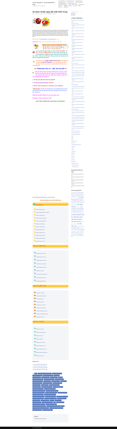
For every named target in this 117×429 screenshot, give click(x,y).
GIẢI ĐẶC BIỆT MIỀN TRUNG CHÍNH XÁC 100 (39, 390)
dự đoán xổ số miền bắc (78, 201)
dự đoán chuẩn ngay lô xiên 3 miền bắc (78, 72)
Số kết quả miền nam (75, 166)
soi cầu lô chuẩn (75, 228)
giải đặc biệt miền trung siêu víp (50, 396)
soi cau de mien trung (36, 400)
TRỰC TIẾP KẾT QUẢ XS (62, 4)
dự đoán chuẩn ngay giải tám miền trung (40, 367)
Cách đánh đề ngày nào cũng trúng (79, 196)
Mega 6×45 (73, 146)
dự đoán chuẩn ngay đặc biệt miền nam (40, 364)
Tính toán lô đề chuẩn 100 (72, 3)
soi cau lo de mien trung (45, 400)
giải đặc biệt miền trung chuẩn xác (51, 392)
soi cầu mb (82, 229)
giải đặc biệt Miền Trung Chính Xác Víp (52, 390)
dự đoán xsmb (78, 200)
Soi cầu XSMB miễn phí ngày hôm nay (78, 232)
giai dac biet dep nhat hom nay (48, 375)
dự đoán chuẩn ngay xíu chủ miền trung (40, 369)
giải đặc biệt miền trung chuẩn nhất (38, 392)
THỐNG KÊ (66, 5)
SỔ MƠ (79, 5)
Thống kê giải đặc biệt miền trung (51, 404)
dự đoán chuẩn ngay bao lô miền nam (78, 110)
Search (73, 14)
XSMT (76, 4)
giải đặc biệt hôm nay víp (55, 381)
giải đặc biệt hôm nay (47, 381)
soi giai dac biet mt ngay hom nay (47, 402)
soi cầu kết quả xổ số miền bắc (80, 226)
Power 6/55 (73, 151)
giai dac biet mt (35, 41)
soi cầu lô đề (78, 229)
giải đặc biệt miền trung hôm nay (38, 394)
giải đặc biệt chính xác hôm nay (49, 379)
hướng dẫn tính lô (73, 210)
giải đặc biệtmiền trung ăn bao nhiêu (50, 398)
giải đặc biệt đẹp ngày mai (59, 379)
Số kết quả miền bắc (75, 163)
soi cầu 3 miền (75, 214)
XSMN (73, 4)
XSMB (69, 4)
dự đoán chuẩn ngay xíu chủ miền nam (78, 126)
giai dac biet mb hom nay (36, 377)
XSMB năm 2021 (75, 235)
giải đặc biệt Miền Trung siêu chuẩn (49, 394)
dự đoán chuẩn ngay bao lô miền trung (78, 86)
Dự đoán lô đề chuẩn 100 (62, 3)
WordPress (40, 427)
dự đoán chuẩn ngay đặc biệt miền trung (44, 373)
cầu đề (36, 373)
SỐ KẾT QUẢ (73, 161)
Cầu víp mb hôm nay (74, 63)
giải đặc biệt (60, 377)
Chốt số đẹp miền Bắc (77, 193)
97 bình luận (54, 13)
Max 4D (73, 149)
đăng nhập (39, 418)
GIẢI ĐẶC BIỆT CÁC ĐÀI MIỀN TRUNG (38, 379)
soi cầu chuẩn (82, 221)
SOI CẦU (70, 5)
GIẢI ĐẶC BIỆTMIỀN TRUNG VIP (62, 398)
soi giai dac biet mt (58, 400)
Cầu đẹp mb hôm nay (74, 23)
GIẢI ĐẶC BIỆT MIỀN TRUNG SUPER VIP (38, 398)
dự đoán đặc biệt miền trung (57, 373)
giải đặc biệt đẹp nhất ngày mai (38, 381)
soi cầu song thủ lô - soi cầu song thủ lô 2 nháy (40, 13)
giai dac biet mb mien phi (45, 377)
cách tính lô (81, 193)
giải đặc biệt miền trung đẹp (62, 392)
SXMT (54, 402)
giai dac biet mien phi (54, 377)
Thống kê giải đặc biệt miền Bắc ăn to (38, 404)
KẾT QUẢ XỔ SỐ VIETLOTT (76, 144)
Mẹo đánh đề (80, 211)
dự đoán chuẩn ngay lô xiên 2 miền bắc (78, 70)
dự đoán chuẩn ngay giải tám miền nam (78, 117)
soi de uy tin (52, 400)
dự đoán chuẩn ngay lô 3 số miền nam (78, 118)
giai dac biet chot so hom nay (37, 375)
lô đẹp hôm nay (76, 211)
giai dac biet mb (56, 375)
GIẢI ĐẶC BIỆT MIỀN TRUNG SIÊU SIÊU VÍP (38, 396)
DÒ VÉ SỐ (75, 5)
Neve (33, 427)
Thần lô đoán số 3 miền (60, 402)
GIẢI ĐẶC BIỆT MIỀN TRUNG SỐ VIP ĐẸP (62, 396)
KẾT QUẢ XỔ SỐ (81, 4)
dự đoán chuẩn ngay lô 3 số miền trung (78, 96)
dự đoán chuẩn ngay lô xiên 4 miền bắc (78, 74)
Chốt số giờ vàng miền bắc (74, 192)
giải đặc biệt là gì (63, 381)
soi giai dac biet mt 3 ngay (37, 402)
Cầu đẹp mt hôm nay (74, 84)
